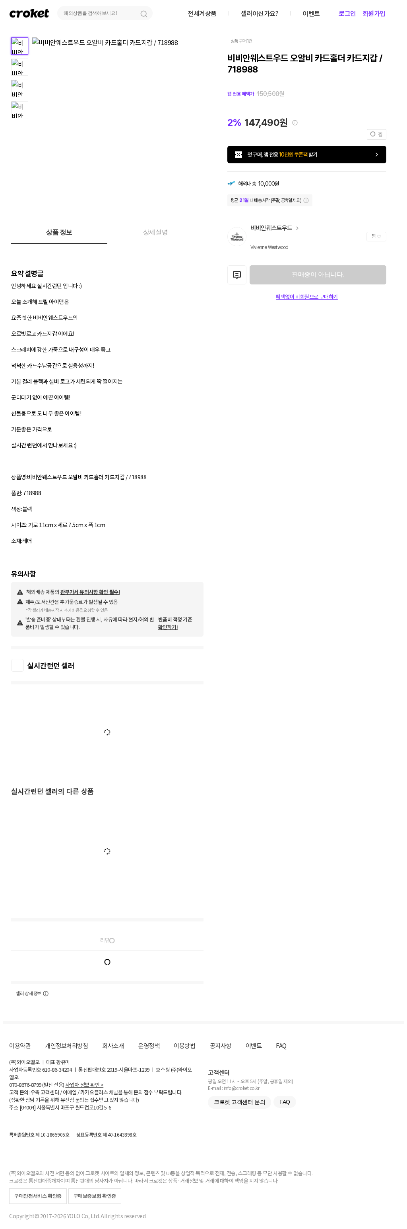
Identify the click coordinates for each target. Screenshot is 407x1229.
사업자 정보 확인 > (84, 1084)
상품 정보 (59, 232)
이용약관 (20, 1045)
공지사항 (220, 1045)
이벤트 (254, 1045)
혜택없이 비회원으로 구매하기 (307, 297)
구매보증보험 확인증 (95, 1196)
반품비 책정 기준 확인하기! (175, 623)
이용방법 (184, 1045)
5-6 (107, 1107)
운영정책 (148, 1045)
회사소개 (113, 1045)
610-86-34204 (57, 1069)
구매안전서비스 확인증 (38, 1196)
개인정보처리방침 (66, 1045)
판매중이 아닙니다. (318, 274)
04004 (27, 1107)
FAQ (281, 1045)
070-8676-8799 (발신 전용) (36, 1084)
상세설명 (155, 232)
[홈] (29, 13)
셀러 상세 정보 (28, 993)
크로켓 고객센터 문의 (239, 1102)
